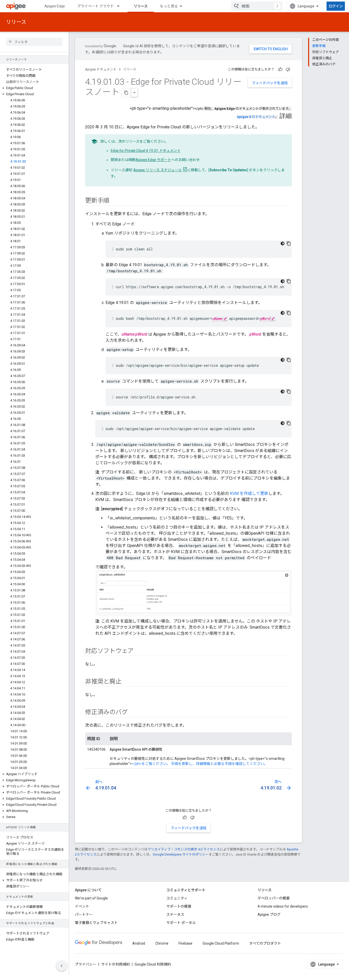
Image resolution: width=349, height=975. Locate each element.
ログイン (336, 6)
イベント (82, 906)
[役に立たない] (288, 69)
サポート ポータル (181, 923)
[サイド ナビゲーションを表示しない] (61, 966)
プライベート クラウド (95, 6)
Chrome (161, 943)
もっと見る (169, 6)
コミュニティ (177, 898)
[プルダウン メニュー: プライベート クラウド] (120, 6)
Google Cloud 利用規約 (153, 964)
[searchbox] (34, 42)
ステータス (175, 914)
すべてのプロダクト (265, 943)
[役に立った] (280, 69)
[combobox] (256, 6)
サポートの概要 (178, 906)
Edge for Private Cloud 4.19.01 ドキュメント (145, 151)
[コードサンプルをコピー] (289, 243)
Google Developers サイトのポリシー (181, 854)
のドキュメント (256, 117)
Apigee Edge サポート (153, 160)
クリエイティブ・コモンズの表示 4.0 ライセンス (184, 849)
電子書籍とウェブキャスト (96, 923)
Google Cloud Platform (221, 943)
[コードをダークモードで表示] (283, 243)
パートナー (84, 914)
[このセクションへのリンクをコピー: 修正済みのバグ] (132, 713)
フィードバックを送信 (270, 83)
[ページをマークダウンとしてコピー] (126, 92)
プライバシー (85, 964)
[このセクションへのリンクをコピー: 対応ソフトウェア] (139, 651)
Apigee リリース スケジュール (157, 170)
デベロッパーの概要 (274, 898)
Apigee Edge (54, 6)
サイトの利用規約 (115, 964)
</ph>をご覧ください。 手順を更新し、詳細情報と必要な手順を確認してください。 (199, 764)
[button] (34, 88)
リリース (141, 6)
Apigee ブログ (269, 914)
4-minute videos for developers (283, 906)
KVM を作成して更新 (249, 493)
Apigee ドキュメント (101, 69)
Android (138, 943)
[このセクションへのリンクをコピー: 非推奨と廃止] (127, 682)
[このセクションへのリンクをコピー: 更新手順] (114, 201)
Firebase (185, 943)
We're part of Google (91, 898)
